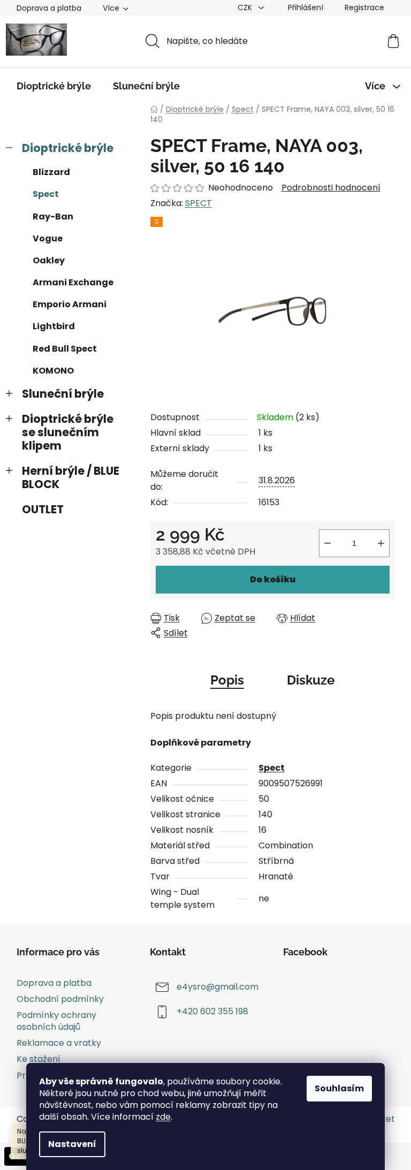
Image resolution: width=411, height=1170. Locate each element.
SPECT (198, 203)
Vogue (48, 238)
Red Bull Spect (65, 349)
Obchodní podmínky (60, 999)
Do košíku (272, 579)
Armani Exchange (73, 282)
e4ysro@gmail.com (217, 987)
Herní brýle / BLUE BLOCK (70, 477)
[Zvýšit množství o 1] (381, 543)
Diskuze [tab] (310, 680)
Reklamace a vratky (59, 1043)
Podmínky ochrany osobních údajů (56, 1021)
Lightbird (54, 326)
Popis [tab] (227, 680)
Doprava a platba (49, 8)
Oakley (49, 260)
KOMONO (53, 370)
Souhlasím (339, 1088)
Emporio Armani (69, 304)
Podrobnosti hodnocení (330, 188)
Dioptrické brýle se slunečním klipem (67, 432)
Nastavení (72, 1144)
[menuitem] (54, 86)
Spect (46, 194)
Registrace (364, 7)
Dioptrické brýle (67, 148)
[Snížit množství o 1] (327, 543)
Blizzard (51, 172)
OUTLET (43, 509)
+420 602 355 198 (212, 1011)
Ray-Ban (53, 216)
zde (163, 1117)
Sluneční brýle (63, 393)
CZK (246, 7)
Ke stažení (38, 1059)
